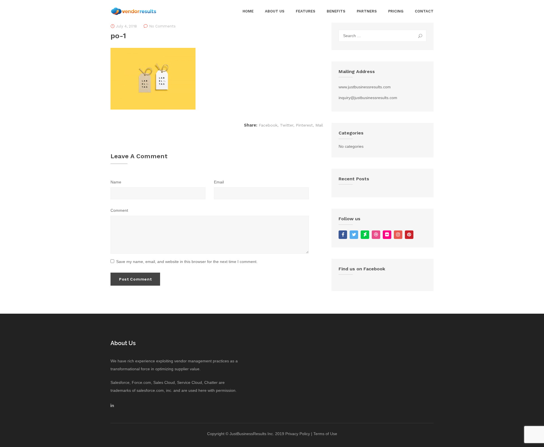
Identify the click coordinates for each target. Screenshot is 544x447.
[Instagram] (398, 234)
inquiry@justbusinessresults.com (368, 97)
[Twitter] (354, 234)
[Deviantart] (365, 234)
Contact (424, 11)
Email (219, 182)
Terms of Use (325, 433)
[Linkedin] (112, 405)
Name (115, 182)
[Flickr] (387, 234)
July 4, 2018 (126, 26)
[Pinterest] (409, 234)
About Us (274, 11)
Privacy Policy (297, 433)
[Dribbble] (376, 234)
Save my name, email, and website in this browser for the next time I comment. (187, 261)
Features (305, 11)
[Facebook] (343, 234)
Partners (367, 11)
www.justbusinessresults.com (365, 87)
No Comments (162, 26)
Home (248, 11)
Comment (119, 210)
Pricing (395, 11)
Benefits (336, 11)
